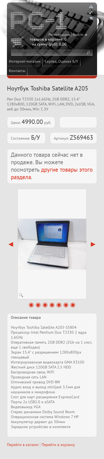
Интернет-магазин (24, 61)
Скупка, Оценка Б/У (61, 61)
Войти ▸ (80, 34)
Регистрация (59, 34)
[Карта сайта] (91, 7)
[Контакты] (91, 13)
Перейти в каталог (23, 444)
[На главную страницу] (39, 21)
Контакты (17, 70)
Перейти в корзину (58, 444)
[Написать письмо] (91, 19)
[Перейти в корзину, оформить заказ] (18, 43)
